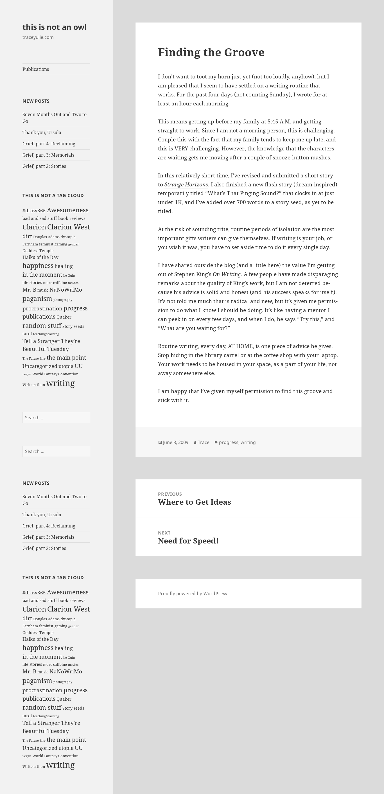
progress (75, 308)
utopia (66, 365)
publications (38, 316)
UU (79, 366)
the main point (66, 357)
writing (60, 383)
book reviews (71, 218)
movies (73, 283)
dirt (27, 236)
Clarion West (68, 226)
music (42, 290)
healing (64, 265)
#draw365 (34, 210)
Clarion (34, 226)
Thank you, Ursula (41, 132)
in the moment (42, 274)
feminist (46, 244)
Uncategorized (39, 365)
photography (62, 300)
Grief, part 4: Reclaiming (48, 144)
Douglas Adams (46, 236)
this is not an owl (54, 27)
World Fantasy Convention (55, 373)
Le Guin (69, 276)
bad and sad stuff (39, 218)
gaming (61, 244)
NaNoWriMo (65, 289)
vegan (26, 374)
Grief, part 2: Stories (44, 166)
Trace (203, 442)
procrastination (42, 308)
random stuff (41, 325)
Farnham (30, 244)
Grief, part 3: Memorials (48, 155)
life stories (32, 282)
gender (73, 244)
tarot (27, 333)
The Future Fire (34, 358)
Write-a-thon (33, 384)
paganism (37, 298)
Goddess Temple (38, 250)
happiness (37, 265)
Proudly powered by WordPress (192, 593)
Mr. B (29, 289)
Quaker (64, 317)
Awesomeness (68, 210)
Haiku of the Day (40, 257)
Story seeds (73, 326)
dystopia (68, 236)
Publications (35, 69)
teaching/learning (46, 334)
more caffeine (55, 282)
